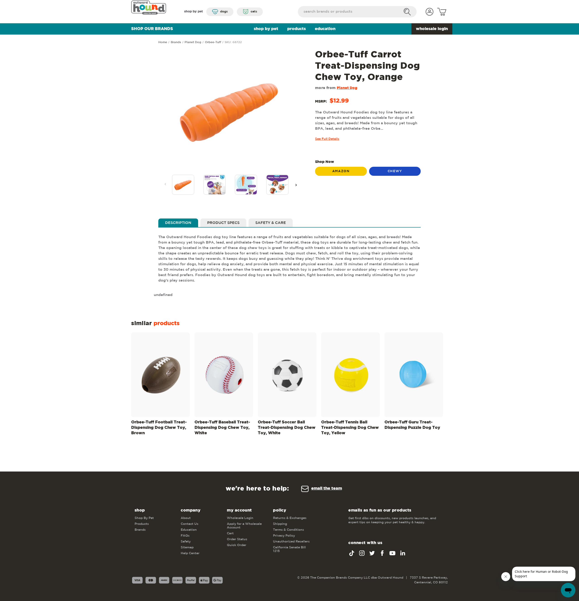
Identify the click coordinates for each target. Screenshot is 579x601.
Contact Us (189, 524)
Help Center (190, 553)
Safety (186, 541)
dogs (224, 11)
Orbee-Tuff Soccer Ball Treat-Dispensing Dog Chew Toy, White (287, 427)
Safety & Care (270, 223)
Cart (230, 533)
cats (254, 11)
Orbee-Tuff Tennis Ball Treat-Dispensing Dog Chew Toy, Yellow (350, 427)
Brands (140, 529)
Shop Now (324, 162)
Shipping (280, 524)
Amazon (341, 171)
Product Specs (223, 223)
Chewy (395, 171)
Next (296, 185)
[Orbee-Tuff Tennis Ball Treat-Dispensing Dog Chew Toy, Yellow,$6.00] (350, 375)
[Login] (429, 12)
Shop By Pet (266, 29)
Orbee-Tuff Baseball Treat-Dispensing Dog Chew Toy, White (222, 427)
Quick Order (236, 545)
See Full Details (327, 139)
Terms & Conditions (288, 529)
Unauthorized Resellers (291, 541)
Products (296, 29)
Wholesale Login (432, 29)
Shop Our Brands (152, 29)
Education (325, 29)
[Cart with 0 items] (442, 12)
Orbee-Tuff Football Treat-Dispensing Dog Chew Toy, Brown (159, 427)
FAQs (185, 535)
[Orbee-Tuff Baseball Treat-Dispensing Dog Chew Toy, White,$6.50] (224, 375)
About (186, 518)
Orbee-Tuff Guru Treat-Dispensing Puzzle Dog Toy (412, 425)
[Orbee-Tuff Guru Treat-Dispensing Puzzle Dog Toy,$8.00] (414, 375)
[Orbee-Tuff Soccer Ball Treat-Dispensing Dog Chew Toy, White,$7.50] (287, 375)
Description (178, 223)
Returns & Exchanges (289, 518)
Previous (165, 184)
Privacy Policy (284, 535)
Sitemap (187, 547)
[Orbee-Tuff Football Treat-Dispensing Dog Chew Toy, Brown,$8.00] (160, 375)
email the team (326, 488)
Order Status (237, 539)
